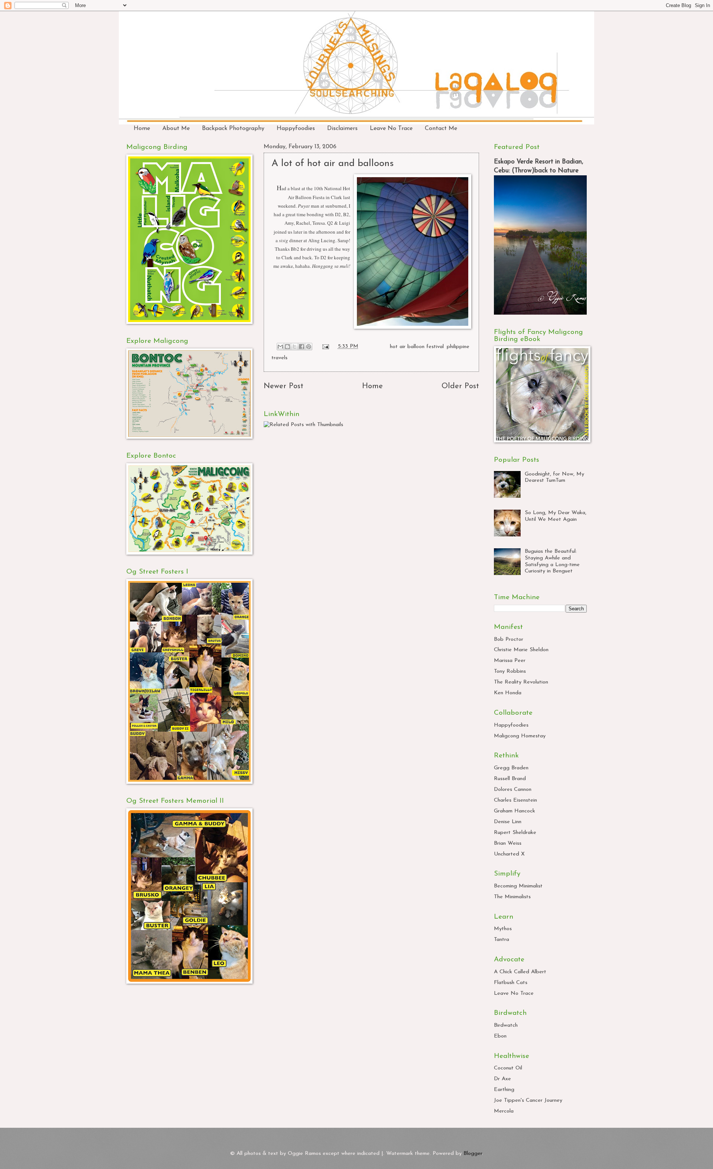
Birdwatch (506, 1025)
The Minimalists (512, 897)
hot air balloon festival (417, 346)
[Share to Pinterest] (308, 346)
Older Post (460, 386)
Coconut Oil (508, 1068)
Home (142, 128)
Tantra (501, 939)
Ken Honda (507, 693)
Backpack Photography (233, 128)
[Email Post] (325, 346)
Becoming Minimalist (518, 886)
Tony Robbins (510, 671)
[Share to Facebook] (301, 346)
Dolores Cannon (512, 789)
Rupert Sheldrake (515, 832)
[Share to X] (294, 346)
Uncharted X (509, 854)
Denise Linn (507, 822)
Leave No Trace (391, 128)
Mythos (503, 929)
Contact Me (441, 128)
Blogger (472, 1153)
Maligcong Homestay (520, 736)
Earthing (504, 1089)
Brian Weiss (507, 843)
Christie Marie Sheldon (521, 650)
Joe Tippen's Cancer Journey (528, 1100)
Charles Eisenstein (515, 800)
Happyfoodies (296, 128)
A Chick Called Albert (520, 972)
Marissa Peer (509, 660)
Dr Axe (502, 1079)
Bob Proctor (508, 639)
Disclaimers (342, 128)
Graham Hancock (514, 811)
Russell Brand (510, 779)
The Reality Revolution (521, 682)
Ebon (500, 1036)
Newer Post (283, 386)
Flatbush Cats (510, 982)
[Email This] (280, 346)
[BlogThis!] (287, 346)
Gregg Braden (511, 768)
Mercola (504, 1111)
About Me (176, 128)
